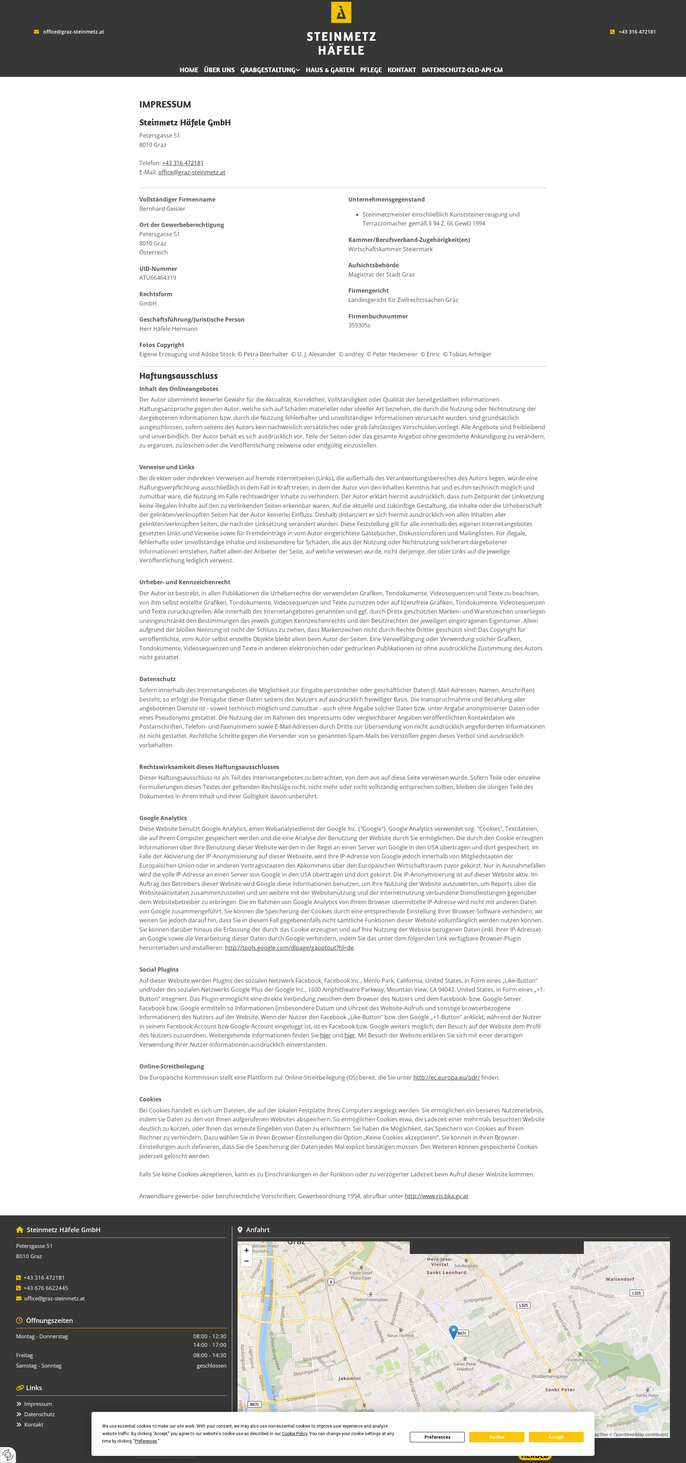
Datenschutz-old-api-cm (462, 69)
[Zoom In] (246, 1250)
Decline (496, 1437)
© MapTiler (597, 1434)
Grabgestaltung (267, 69)
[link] (270, 70)
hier (325, 1035)
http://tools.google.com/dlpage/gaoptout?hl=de (289, 948)
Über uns (219, 69)
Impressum (38, 1403)
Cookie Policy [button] (294, 1433)
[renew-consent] (8, 1455)
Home (189, 69)
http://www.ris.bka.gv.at (436, 1196)
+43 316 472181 (637, 31)
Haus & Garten (330, 69)
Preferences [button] (146, 1441)
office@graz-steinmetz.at (73, 31)
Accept (556, 1437)
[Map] (454, 1339)
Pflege (371, 69)
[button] (453, 1332)
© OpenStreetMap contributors (638, 1434)
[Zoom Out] (246, 1261)
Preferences (437, 1437)
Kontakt (402, 69)
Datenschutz (39, 1414)
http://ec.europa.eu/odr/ (446, 1077)
